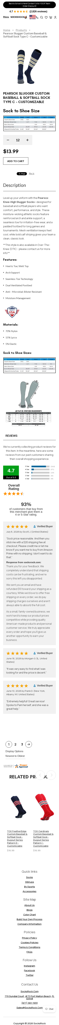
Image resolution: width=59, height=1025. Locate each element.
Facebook (29, 970)
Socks (29, 877)
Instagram (29, 965)
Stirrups (29, 882)
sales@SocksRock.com (30, 1007)
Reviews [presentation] (11, 436)
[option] (18, 819)
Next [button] (51, 775)
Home (6, 30)
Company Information (29, 924)
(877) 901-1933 (29, 1003)
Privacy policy (29, 937)
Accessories (29, 891)
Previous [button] (40, 775)
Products (21, 30)
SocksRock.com (30, 991)
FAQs (29, 952)
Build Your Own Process (29, 919)
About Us (29, 905)
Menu (6, 16)
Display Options (14, 751)
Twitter (30, 975)
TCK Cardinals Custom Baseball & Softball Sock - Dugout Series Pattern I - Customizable (43, 838)
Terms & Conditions (29, 947)
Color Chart (29, 914)
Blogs (30, 910)
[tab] (29, 435)
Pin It (31, 173)
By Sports (29, 886)
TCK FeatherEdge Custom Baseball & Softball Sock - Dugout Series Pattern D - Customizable (17, 838)
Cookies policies (29, 942)
